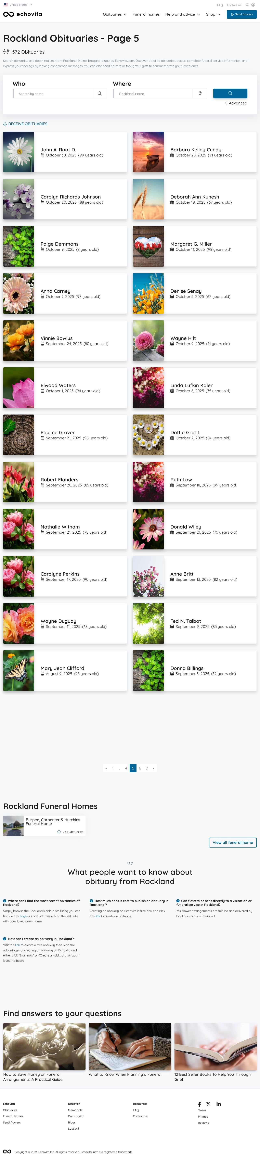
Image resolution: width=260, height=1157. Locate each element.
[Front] (22, 14)
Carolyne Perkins (60, 574)
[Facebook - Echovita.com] (199, 1105)
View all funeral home (233, 842)
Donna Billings (186, 668)
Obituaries (112, 14)
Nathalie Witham (60, 527)
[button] (18, 5)
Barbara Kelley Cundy (195, 150)
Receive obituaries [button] (27, 123)
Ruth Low (181, 479)
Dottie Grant (184, 432)
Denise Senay (186, 291)
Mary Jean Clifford (62, 668)
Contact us (234, 5)
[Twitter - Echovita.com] (208, 1105)
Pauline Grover (58, 432)
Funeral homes (146, 14)
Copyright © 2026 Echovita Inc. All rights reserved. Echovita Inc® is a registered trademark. (73, 1152)
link (97, 916)
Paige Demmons (59, 244)
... (119, 768)
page (23, 916)
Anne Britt (182, 574)
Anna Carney (55, 291)
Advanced (238, 103)
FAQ (220, 5)
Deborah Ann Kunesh (194, 197)
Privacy (203, 1116)
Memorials (75, 1110)
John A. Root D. (58, 150)
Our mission (76, 1116)
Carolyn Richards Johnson (71, 197)
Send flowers (244, 14)
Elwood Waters (58, 385)
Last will (73, 1128)
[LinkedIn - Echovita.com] (219, 1105)
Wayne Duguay (58, 621)
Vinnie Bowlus (57, 338)
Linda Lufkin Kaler (191, 385)
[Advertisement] (125, 727)
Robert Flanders (59, 479)
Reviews (203, 1122)
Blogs (72, 1122)
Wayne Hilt (183, 338)
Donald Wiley (185, 527)
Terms (202, 1110)
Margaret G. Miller (191, 244)
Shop (210, 14)
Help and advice (180, 14)
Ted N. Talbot (185, 621)
